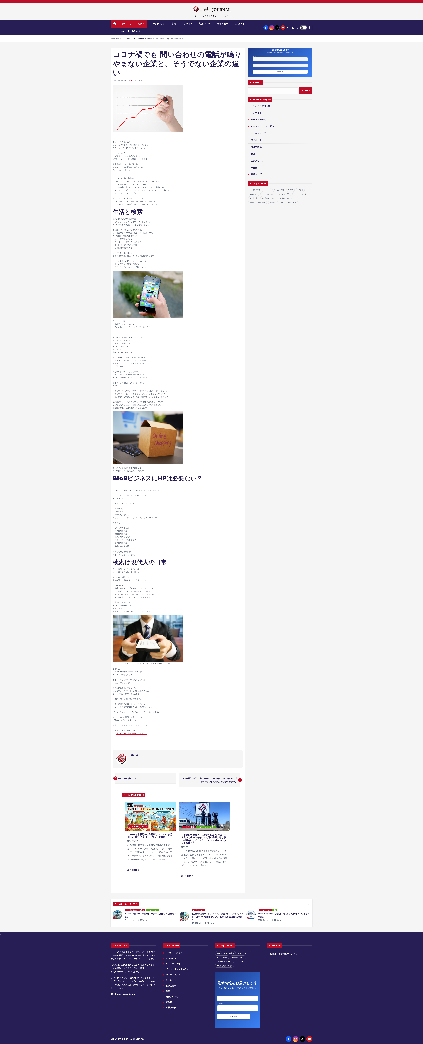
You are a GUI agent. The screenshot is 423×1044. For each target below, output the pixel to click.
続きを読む (132, 870)
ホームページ (116, 39)
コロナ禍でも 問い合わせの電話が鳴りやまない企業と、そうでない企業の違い (153, 39)
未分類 (254, 167)
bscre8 (134, 754)
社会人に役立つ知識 (289, 202)
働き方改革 (222, 23)
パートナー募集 (188, 827)
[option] (145, 916)
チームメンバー (268, 194)
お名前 (254, 56)
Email (254, 63)
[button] (305, 904)
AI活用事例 (280, 190)
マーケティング (158, 23)
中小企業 (254, 198)
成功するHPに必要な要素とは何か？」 (131, 733)
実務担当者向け (287, 198)
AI (269, 190)
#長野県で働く (256, 190)
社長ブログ (256, 174)
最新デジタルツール (258, 202)
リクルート (239, 23)
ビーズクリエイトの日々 (133, 23)
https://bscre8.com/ (124, 994)
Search (256, 82)
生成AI (273, 202)
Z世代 (301, 190)
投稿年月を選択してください (284, 954)
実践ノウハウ (205, 23)
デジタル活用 (284, 194)
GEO (291, 190)
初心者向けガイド (269, 198)
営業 (174, 23)
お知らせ (254, 194)
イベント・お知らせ (130, 31)
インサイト (187, 23)
